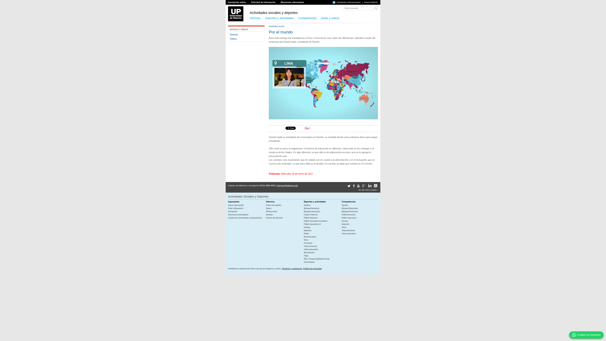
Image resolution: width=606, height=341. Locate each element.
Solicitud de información (263, 2)
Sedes (268, 208)
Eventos (269, 215)
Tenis (306, 240)
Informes (255, 18)
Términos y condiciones (292, 269)
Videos (233, 38)
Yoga (306, 256)
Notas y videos (330, 18)
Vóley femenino (310, 246)
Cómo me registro (273, 205)
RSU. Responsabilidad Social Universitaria (316, 260)
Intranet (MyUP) (371, 2)
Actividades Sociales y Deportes (248, 196)
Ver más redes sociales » (368, 190)
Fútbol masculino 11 (312, 224)
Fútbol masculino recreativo (315, 221)
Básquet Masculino (350, 208)
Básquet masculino (312, 211)
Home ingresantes (236, 205)
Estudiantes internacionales (349, 2)
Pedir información (235, 208)
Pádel (306, 234)
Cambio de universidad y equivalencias (245, 218)
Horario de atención (274, 218)
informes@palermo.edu (287, 185)
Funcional (308, 243)
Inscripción (232, 211)
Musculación (309, 252)
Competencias (307, 18)
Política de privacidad (312, 269)
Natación (308, 230)
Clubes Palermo (311, 215)
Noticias (234, 34)
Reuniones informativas (292, 2)
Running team (310, 237)
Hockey (307, 227)
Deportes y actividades (279, 18)
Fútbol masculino (349, 218)
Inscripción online (237, 2)
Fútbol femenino (311, 218)
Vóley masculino (311, 249)
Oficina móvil (271, 211)
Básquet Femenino (350, 211)
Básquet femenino (311, 208)
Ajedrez (307, 205)
